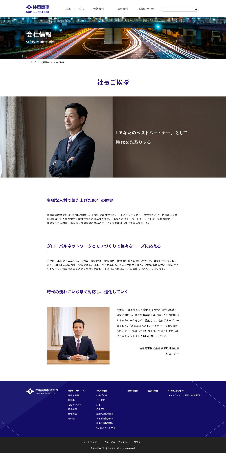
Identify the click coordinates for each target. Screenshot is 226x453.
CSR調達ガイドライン (106, 427)
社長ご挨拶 (101, 395)
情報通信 (72, 413)
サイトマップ (90, 441)
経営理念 (100, 409)
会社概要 (100, 399)
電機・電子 (73, 395)
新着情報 (152, 391)
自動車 (71, 399)
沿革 (98, 404)
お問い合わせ (147, 9)
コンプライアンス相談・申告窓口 (184, 395)
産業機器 (72, 409)
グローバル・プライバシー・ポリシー (123, 441)
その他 (71, 418)
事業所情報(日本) (104, 418)
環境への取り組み (104, 413)
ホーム (33, 62)
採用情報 (122, 9)
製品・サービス (74, 9)
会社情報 (98, 9)
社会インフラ (74, 404)
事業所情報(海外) (104, 423)
